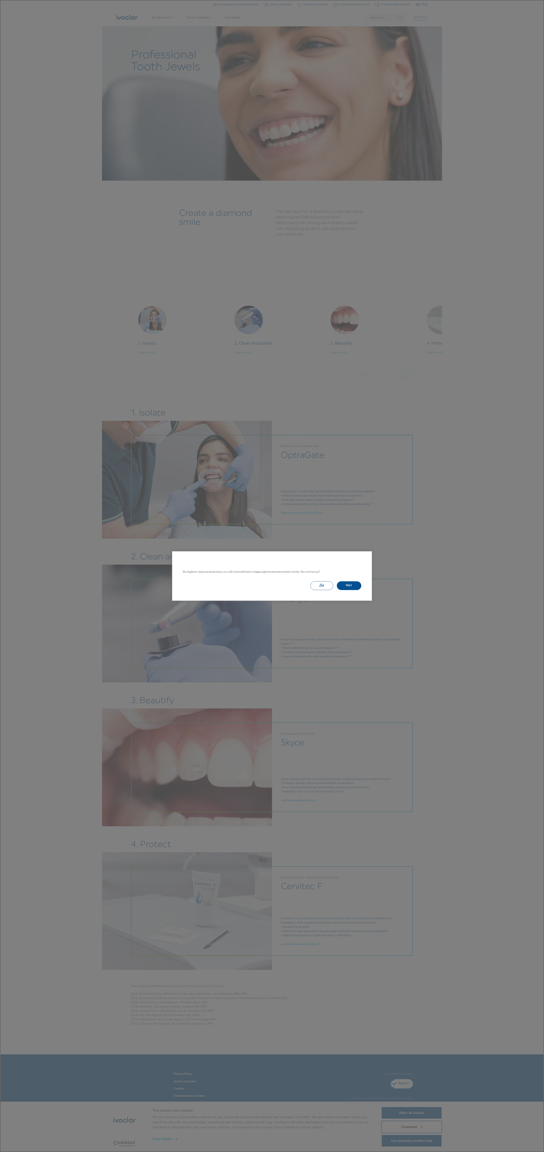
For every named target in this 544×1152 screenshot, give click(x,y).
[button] (321, 585)
